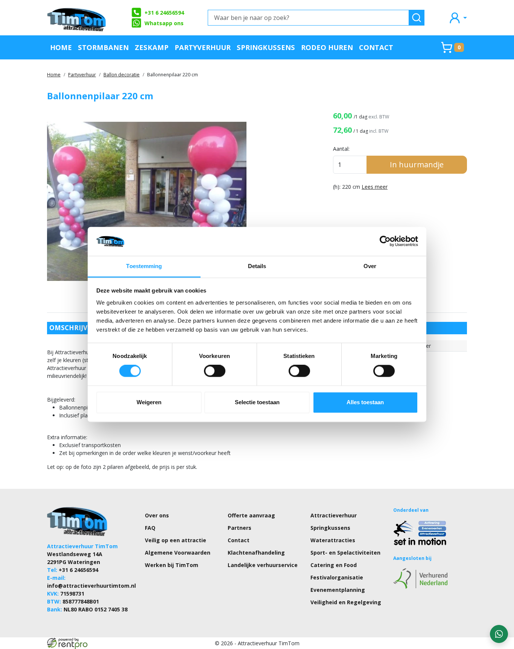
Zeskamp (152, 47)
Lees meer (375, 186)
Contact (376, 47)
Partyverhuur (203, 47)
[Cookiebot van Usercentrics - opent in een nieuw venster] (385, 241)
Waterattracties (332, 540)
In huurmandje (417, 164)
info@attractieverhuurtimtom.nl (91, 585)
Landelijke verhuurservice (263, 565)
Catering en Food (333, 565)
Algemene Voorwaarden (177, 552)
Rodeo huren (327, 47)
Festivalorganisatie (336, 577)
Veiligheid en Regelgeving (345, 602)
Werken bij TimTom (171, 565)
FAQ (150, 527)
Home (61, 47)
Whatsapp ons (164, 23)
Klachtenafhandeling (256, 552)
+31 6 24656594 (164, 12)
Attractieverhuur (333, 515)
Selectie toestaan (257, 402)
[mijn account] (457, 17)
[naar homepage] (77, 17)
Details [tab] (257, 266)
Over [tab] (369, 266)
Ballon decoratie (121, 74)
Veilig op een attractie (175, 540)
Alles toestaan (365, 402)
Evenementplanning (337, 589)
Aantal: (341, 148)
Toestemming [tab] (144, 266)
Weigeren (149, 402)
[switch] (214, 371)
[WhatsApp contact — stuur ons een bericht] (499, 634)
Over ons (157, 515)
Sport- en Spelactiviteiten (345, 552)
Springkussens (266, 47)
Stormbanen (103, 47)
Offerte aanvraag (251, 515)
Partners (239, 527)
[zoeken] (416, 18)
